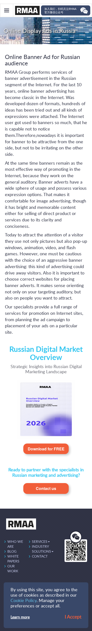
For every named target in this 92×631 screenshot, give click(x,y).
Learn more (20, 617)
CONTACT (40, 556)
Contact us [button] (46, 488)
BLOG (11, 551)
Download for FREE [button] (46, 449)
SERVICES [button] (39, 542)
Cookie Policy (24, 601)
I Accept (73, 617)
